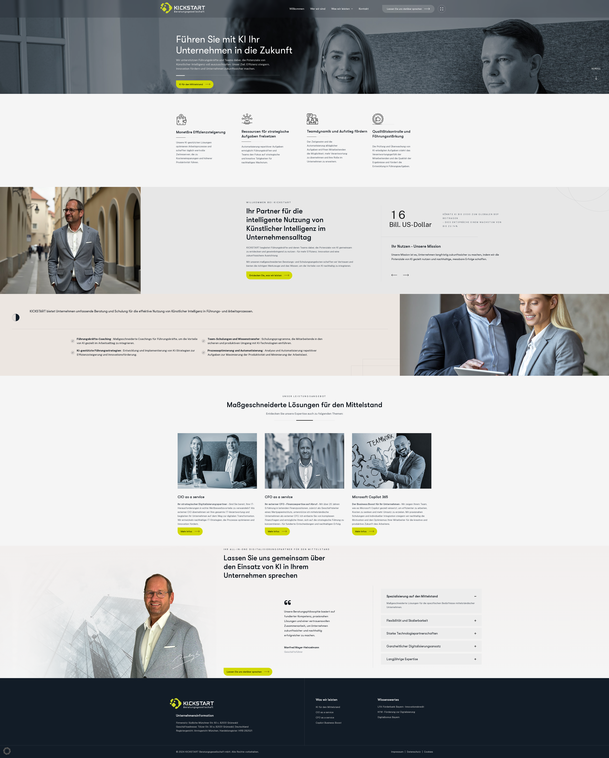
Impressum (397, 751)
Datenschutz (414, 751)
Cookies (428, 751)
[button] (394, 275)
